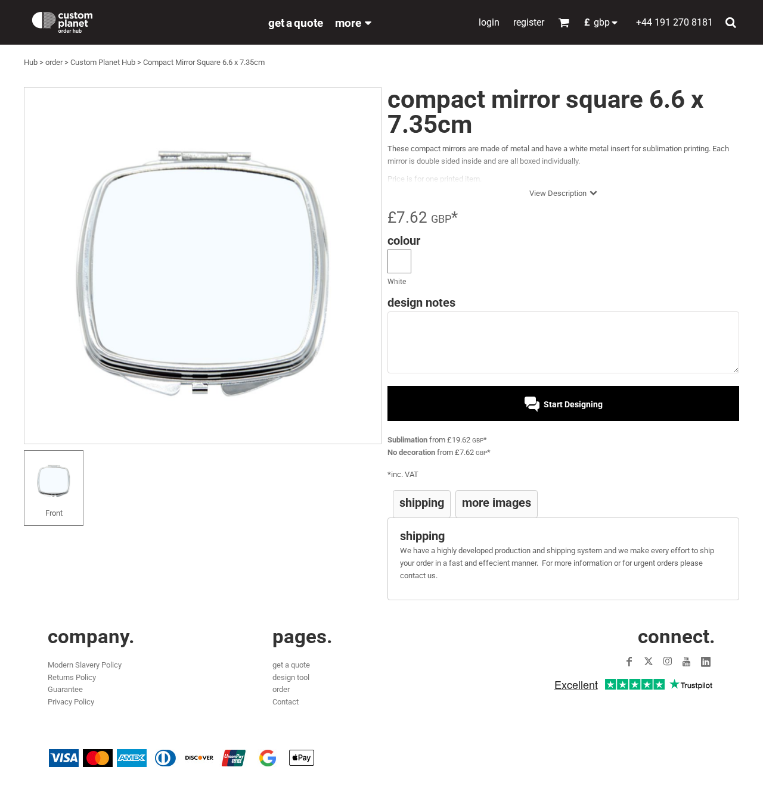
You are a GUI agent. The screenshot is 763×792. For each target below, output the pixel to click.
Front (54, 513)
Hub (31, 62)
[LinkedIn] (705, 661)
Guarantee (65, 689)
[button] (604, 22)
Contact (285, 701)
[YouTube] (686, 661)
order (54, 62)
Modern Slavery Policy (85, 664)
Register (528, 22)
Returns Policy (72, 677)
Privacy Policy (71, 701)
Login (489, 22)
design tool (290, 677)
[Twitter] (648, 661)
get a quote (291, 664)
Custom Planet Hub (102, 62)
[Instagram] (667, 661)
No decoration (411, 452)
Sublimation (407, 439)
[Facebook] (629, 661)
